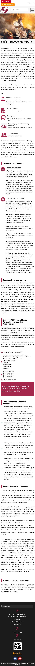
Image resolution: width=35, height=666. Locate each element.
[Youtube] (20, 658)
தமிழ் (33, 3)
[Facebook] (15, 658)
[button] (32, 10)
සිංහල (29, 3)
